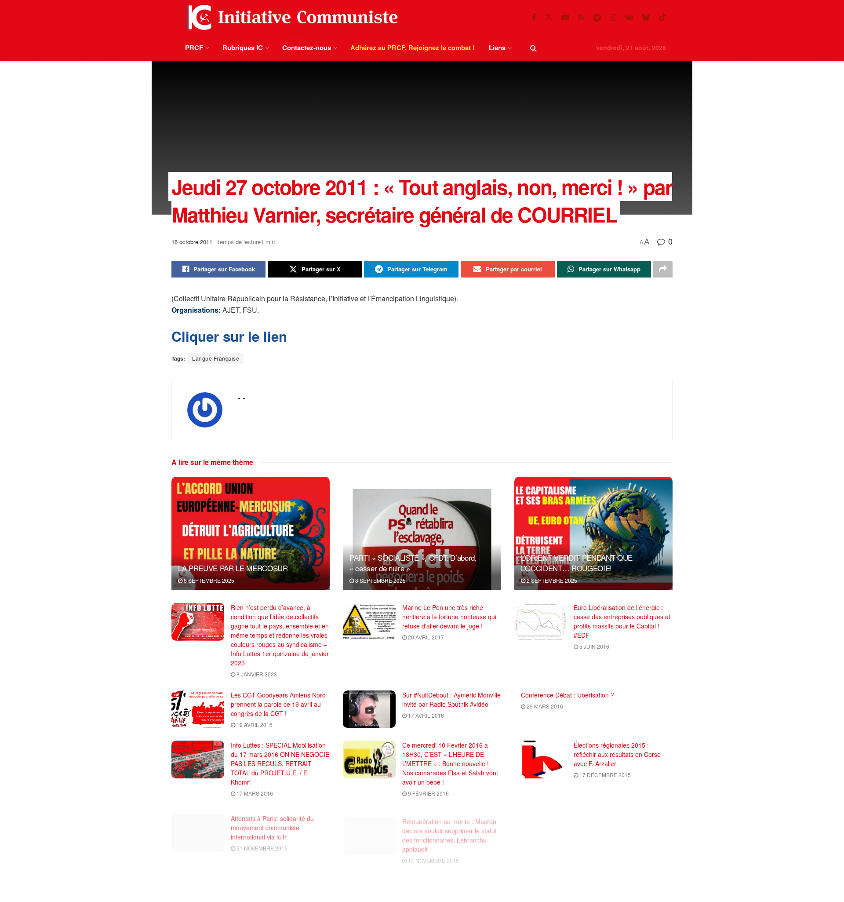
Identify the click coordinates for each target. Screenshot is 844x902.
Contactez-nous (306, 47)
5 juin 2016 (593, 646)
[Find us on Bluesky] (646, 17)
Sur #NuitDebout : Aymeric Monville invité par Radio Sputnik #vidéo (451, 699)
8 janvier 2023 (256, 674)
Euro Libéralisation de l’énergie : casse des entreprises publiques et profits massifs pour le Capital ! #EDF (622, 621)
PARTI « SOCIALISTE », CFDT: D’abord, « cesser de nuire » (413, 562)
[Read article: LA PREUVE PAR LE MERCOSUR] (250, 533)
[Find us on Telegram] (597, 17)
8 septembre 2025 (208, 580)
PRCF (194, 47)
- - (241, 397)
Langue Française (215, 358)
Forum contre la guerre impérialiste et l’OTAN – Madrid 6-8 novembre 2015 (451, 882)
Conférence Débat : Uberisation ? (567, 694)
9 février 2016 (428, 793)
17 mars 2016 (254, 793)
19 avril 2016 (254, 724)
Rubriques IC (242, 47)
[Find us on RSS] (581, 17)
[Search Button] (533, 48)
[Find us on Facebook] (533, 17)
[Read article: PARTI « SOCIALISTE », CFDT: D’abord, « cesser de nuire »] (422, 533)
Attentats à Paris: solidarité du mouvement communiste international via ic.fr (272, 822)
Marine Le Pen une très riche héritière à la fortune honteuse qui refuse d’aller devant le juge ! (449, 616)
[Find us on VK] (629, 17)
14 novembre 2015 (433, 852)
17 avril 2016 (425, 715)
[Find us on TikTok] (662, 17)
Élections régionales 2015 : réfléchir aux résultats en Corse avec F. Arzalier (617, 754)
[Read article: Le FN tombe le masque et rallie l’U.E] (540, 828)
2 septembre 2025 (551, 580)
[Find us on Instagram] (613, 17)
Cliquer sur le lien (229, 336)
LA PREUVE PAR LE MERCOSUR (233, 567)
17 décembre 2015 (604, 774)
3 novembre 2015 (259, 894)
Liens (497, 47)
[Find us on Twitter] (549, 17)
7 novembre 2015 (602, 834)
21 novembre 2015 (261, 843)
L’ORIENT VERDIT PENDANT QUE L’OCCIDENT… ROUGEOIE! (577, 562)
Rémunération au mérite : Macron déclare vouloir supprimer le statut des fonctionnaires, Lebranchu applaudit (449, 827)
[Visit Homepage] (290, 17)
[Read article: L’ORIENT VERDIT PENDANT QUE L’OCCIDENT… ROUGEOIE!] (593, 533)
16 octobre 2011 (191, 241)
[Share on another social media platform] (663, 269)
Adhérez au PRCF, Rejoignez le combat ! (412, 47)
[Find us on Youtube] (565, 17)
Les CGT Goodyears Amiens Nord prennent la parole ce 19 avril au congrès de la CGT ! (278, 704)
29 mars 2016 (544, 706)
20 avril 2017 (425, 637)
